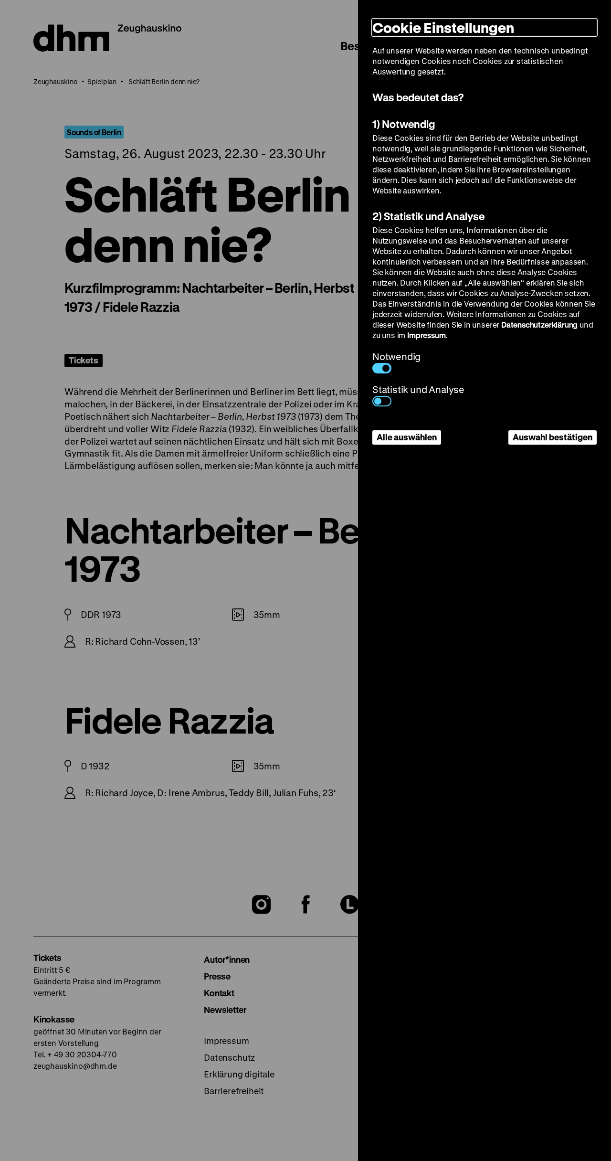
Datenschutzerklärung (539, 324)
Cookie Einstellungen (443, 27)
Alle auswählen (407, 437)
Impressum (426, 335)
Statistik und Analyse (418, 389)
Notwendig (396, 356)
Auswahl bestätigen (552, 437)
